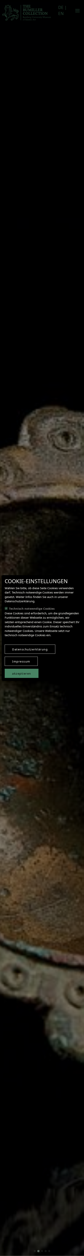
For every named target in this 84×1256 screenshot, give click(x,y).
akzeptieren (21, 673)
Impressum (21, 661)
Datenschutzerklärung (30, 649)
